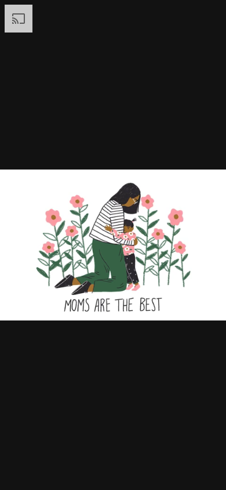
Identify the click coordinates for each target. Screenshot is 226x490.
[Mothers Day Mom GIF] (113, 245)
